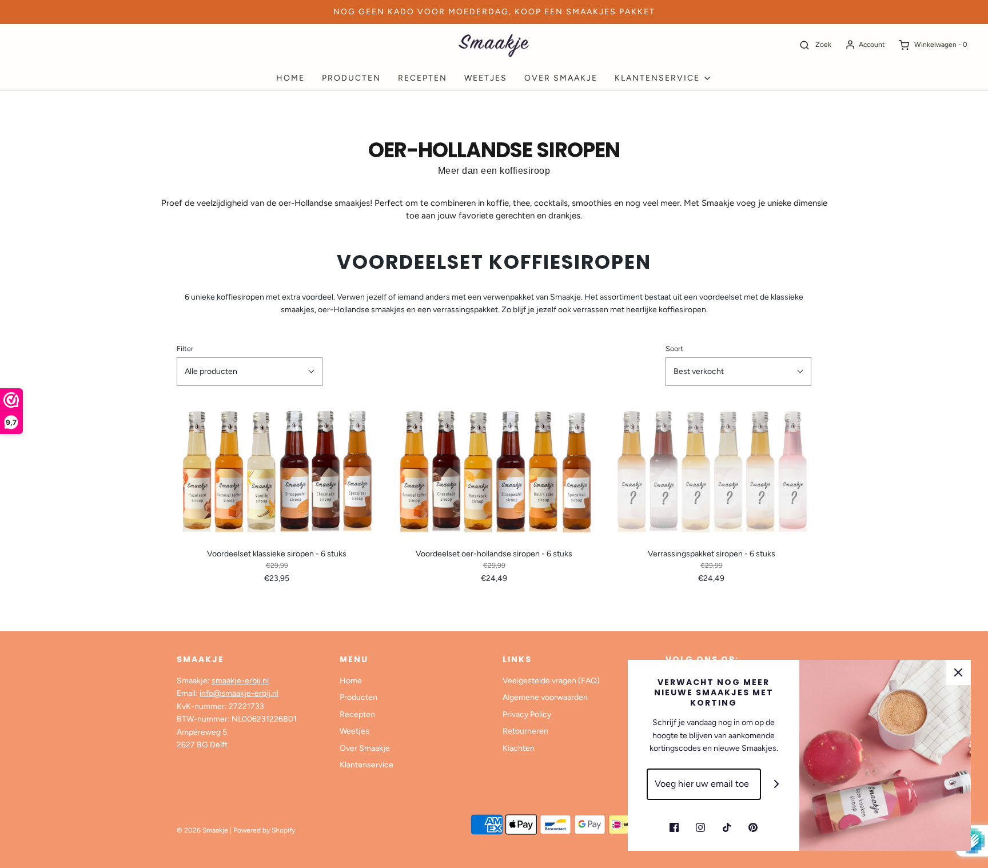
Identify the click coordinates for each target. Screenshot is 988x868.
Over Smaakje (560, 78)
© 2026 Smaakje (202, 830)
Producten (351, 78)
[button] (249, 371)
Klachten (519, 748)
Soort (674, 348)
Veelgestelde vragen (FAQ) (551, 681)
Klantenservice (366, 765)
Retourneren (525, 731)
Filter (185, 348)
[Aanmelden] (776, 784)
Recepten (422, 78)
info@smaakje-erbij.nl (239, 693)
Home (290, 78)
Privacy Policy (527, 714)
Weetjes (485, 78)
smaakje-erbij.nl (240, 681)
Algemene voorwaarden (545, 697)
